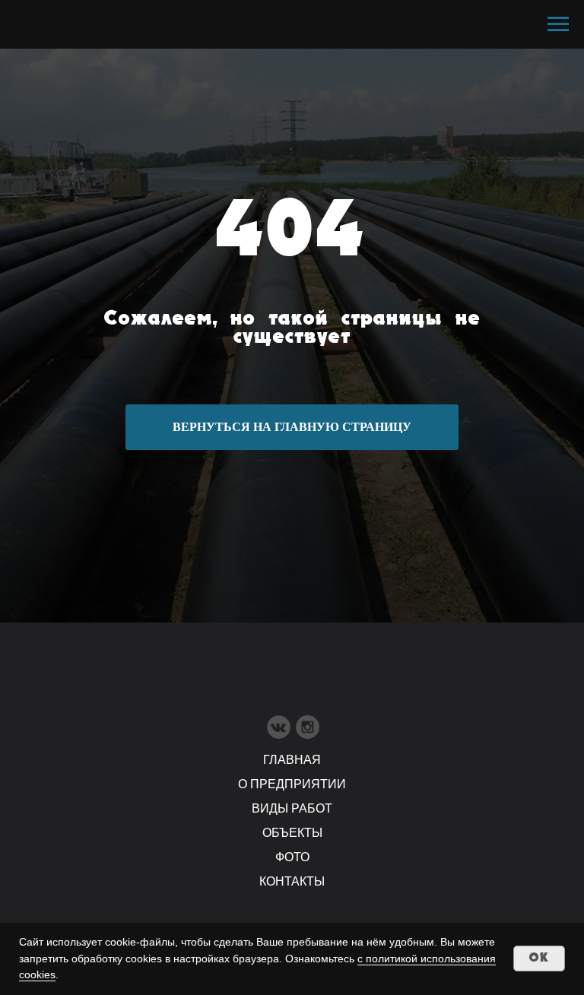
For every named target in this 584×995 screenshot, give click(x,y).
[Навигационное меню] (558, 24)
